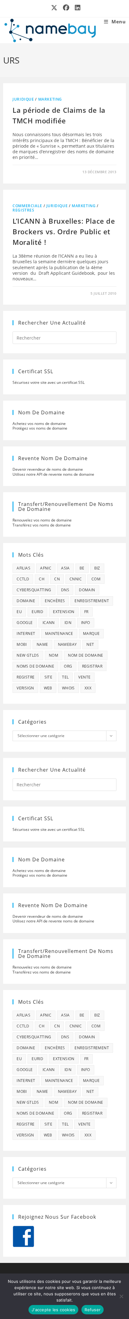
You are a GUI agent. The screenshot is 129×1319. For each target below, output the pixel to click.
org (68, 666)
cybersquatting (34, 590)
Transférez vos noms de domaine (42, 525)
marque (91, 633)
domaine (26, 600)
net (90, 644)
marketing (50, 99)
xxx (88, 688)
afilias (23, 568)
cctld (23, 579)
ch (41, 579)
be (82, 568)
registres (23, 210)
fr (86, 611)
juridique (23, 99)
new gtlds (28, 655)
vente (84, 677)
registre (25, 677)
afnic (45, 568)
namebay (67, 644)
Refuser (93, 1309)
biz (97, 568)
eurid (37, 611)
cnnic (76, 579)
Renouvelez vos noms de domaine (42, 520)
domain (87, 590)
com (96, 579)
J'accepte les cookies (53, 1309)
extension (64, 611)
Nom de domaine (85, 655)
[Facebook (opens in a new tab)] (66, 8)
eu (19, 611)
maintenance (59, 633)
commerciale (27, 205)
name (42, 644)
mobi (22, 644)
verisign (25, 688)
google (25, 622)
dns (65, 590)
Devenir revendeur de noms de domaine (48, 469)
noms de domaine (35, 666)
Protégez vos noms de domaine (40, 428)
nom (53, 655)
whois (68, 688)
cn (57, 579)
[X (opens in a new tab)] (54, 8)
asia (65, 568)
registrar (92, 666)
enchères (55, 600)
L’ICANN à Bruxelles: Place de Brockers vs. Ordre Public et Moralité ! (64, 231)
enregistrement (92, 600)
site (48, 677)
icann (49, 622)
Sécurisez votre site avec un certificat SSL (49, 382)
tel (65, 677)
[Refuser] (121, 1296)
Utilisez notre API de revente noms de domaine (53, 474)
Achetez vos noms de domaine (39, 423)
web (48, 688)
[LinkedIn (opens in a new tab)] (76, 8)
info (85, 622)
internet (26, 633)
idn (67, 622)
